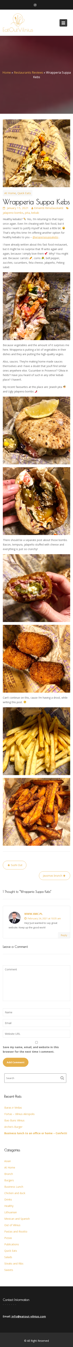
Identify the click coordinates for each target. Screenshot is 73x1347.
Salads (8, 1257)
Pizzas (8, 1238)
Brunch (8, 1174)
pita (27, 212)
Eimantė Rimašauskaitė (48, 208)
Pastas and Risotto (15, 1231)
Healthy (8, 1206)
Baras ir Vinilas (13, 1107)
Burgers (9, 1180)
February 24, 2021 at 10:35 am (44, 918)
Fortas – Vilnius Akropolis (19, 1114)
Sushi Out (16, 865)
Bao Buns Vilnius (14, 1120)
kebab (35, 212)
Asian (7, 1161)
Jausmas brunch (52, 875)
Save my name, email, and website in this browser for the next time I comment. (31, 1049)
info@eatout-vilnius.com (28, 1316)
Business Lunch (13, 1186)
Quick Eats (24, 193)
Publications (11, 1244)
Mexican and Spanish (17, 1218)
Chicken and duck (14, 1193)
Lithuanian (10, 1212)
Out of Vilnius (12, 1225)
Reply (64, 935)
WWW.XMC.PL (33, 914)
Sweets (8, 1270)
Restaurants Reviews (28, 72)
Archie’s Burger (13, 1127)
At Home (10, 193)
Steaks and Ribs (13, 1263)
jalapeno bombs (13, 212)
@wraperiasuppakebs (45, 237)
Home (6, 72)
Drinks (8, 1199)
